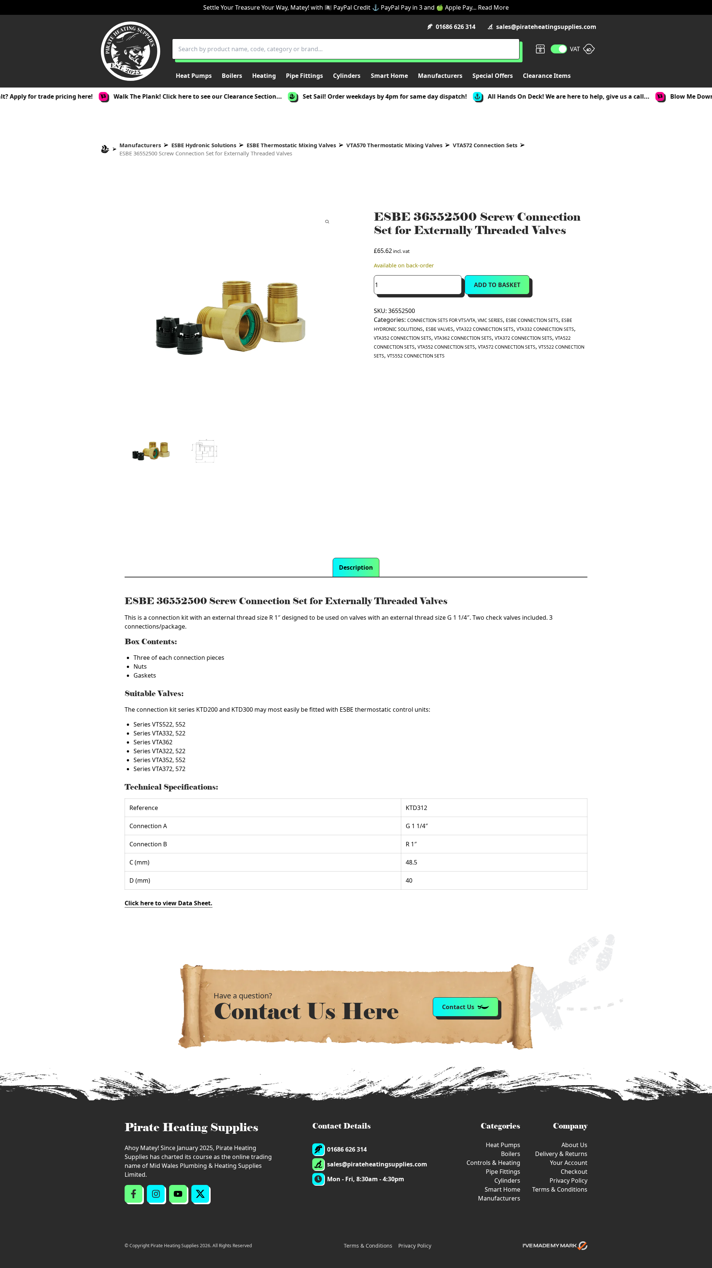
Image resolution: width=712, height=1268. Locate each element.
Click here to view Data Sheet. (168, 903)
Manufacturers (140, 145)
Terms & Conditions (559, 1189)
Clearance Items (547, 76)
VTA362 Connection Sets (463, 338)
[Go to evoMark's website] (555, 1245)
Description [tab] (356, 567)
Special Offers (492, 76)
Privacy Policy (568, 1180)
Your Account (568, 1163)
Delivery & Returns (561, 1154)
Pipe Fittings (503, 1171)
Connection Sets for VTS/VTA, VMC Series (455, 320)
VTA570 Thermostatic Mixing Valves (394, 145)
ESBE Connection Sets (532, 320)
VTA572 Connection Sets (485, 145)
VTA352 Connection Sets (402, 338)
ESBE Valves (439, 329)
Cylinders (507, 1180)
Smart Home (502, 1189)
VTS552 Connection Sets (416, 356)
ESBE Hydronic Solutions (203, 145)
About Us (574, 1145)
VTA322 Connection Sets (485, 329)
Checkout (574, 1171)
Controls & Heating (493, 1163)
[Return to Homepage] (130, 51)
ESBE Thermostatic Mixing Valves (291, 145)
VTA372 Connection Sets (523, 338)
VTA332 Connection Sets (545, 329)
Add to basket (497, 285)
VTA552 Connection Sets (446, 347)
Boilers (510, 1154)
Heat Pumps (503, 1145)
